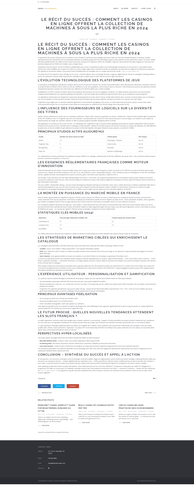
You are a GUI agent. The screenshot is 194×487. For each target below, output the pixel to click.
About (116, 8)
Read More (45, 425)
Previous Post (47, 393)
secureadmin (51, 414)
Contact (134, 8)
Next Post (148, 393)
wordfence (94, 39)
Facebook (44, 386)
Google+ (73, 386)
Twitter (59, 386)
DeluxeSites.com (151, 481)
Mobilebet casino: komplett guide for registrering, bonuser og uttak (56, 408)
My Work (124, 8)
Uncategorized (102, 39)
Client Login (146, 8)
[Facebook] (48, 468)
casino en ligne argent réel (130, 71)
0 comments (111, 39)
